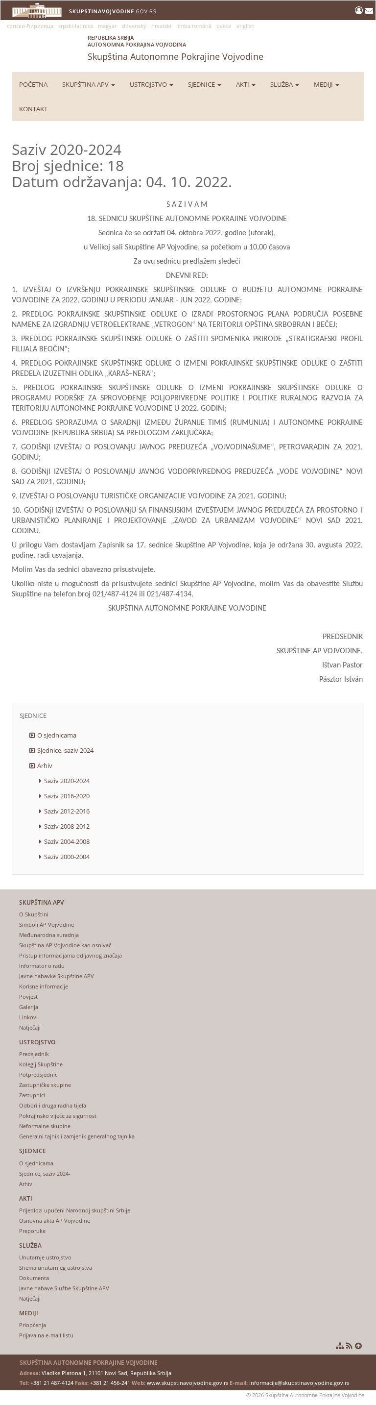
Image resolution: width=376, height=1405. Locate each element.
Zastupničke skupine (45, 1084)
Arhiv (44, 765)
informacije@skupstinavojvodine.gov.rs (299, 1382)
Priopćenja (32, 1325)
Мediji (324, 84)
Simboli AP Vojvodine (46, 924)
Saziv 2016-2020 (67, 795)
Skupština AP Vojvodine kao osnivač (65, 945)
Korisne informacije (43, 986)
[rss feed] (349, 1346)
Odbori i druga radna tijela (52, 1105)
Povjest (28, 996)
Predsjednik (34, 1054)
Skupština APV (86, 84)
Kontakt (33, 108)
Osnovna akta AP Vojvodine (54, 1220)
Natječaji (30, 1027)
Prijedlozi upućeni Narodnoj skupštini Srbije (74, 1210)
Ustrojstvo (149, 84)
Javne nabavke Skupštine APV (56, 976)
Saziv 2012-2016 (67, 811)
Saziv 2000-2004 (67, 856)
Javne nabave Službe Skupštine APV (64, 1288)
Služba (282, 84)
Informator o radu (42, 965)
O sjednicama (56, 735)
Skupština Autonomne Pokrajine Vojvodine (175, 48)
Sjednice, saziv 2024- (66, 750)
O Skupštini (33, 914)
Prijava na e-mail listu (46, 1335)
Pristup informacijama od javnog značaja (70, 955)
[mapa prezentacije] (340, 1346)
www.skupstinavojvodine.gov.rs (187, 1382)
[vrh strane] (358, 1346)
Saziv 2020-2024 (67, 780)
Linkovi (28, 1017)
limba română (194, 25)
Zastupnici (32, 1095)
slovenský (133, 25)
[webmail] (369, 10)
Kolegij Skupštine (41, 1064)
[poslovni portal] (360, 10)
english (245, 25)
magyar (107, 25)
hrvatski (161, 25)
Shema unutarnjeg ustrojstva (55, 1267)
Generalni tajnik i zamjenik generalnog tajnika (77, 1136)
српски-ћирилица (30, 25)
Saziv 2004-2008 (67, 841)
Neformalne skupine (44, 1126)
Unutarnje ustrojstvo (45, 1257)
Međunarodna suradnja (49, 934)
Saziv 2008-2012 (67, 826)
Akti (243, 84)
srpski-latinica (75, 25)
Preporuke (32, 1230)
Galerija (28, 1007)
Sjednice (202, 84)
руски (224, 25)
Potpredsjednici (39, 1074)
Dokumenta (34, 1278)
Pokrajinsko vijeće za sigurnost (57, 1115)
